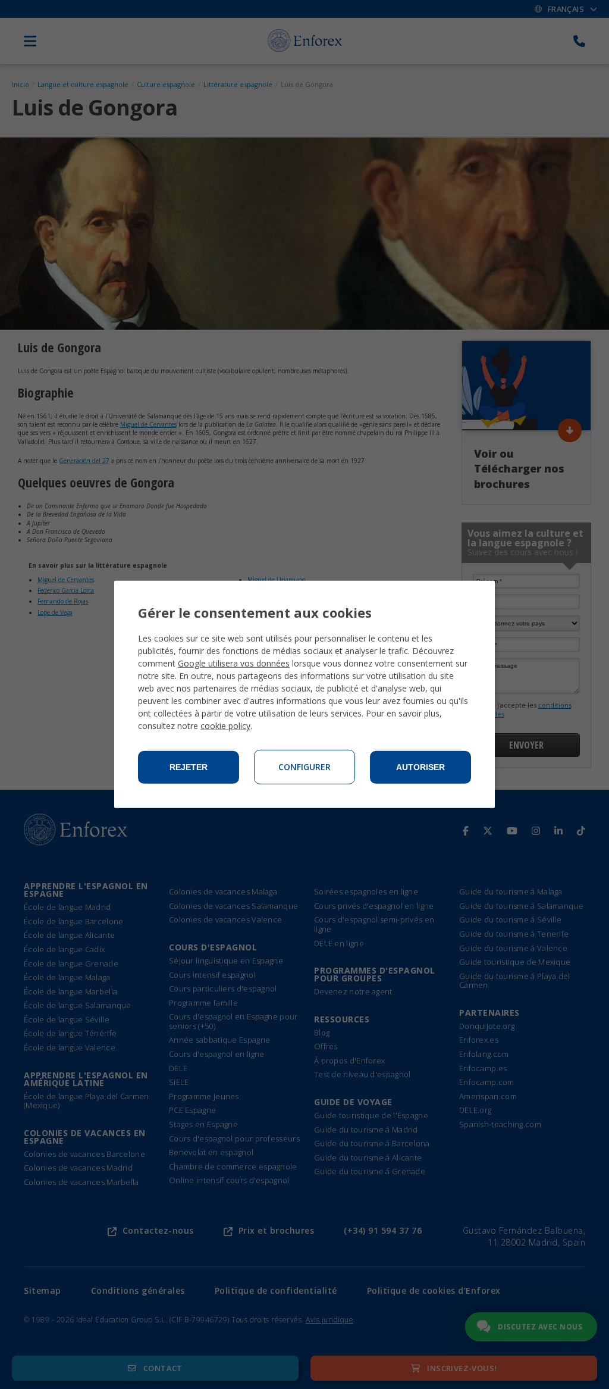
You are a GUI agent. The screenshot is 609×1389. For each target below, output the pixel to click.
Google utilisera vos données (234, 663)
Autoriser (420, 767)
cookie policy (225, 725)
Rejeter (188, 767)
